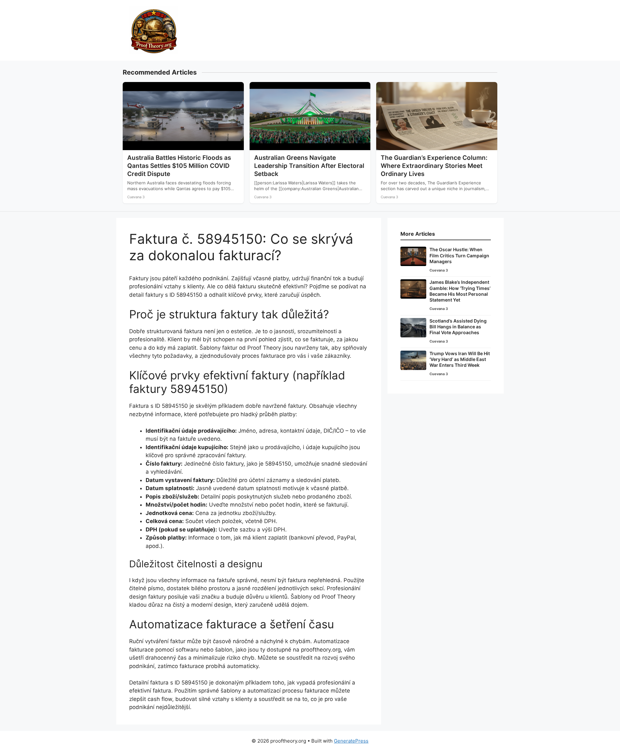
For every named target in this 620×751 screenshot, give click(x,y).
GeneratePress (351, 741)
